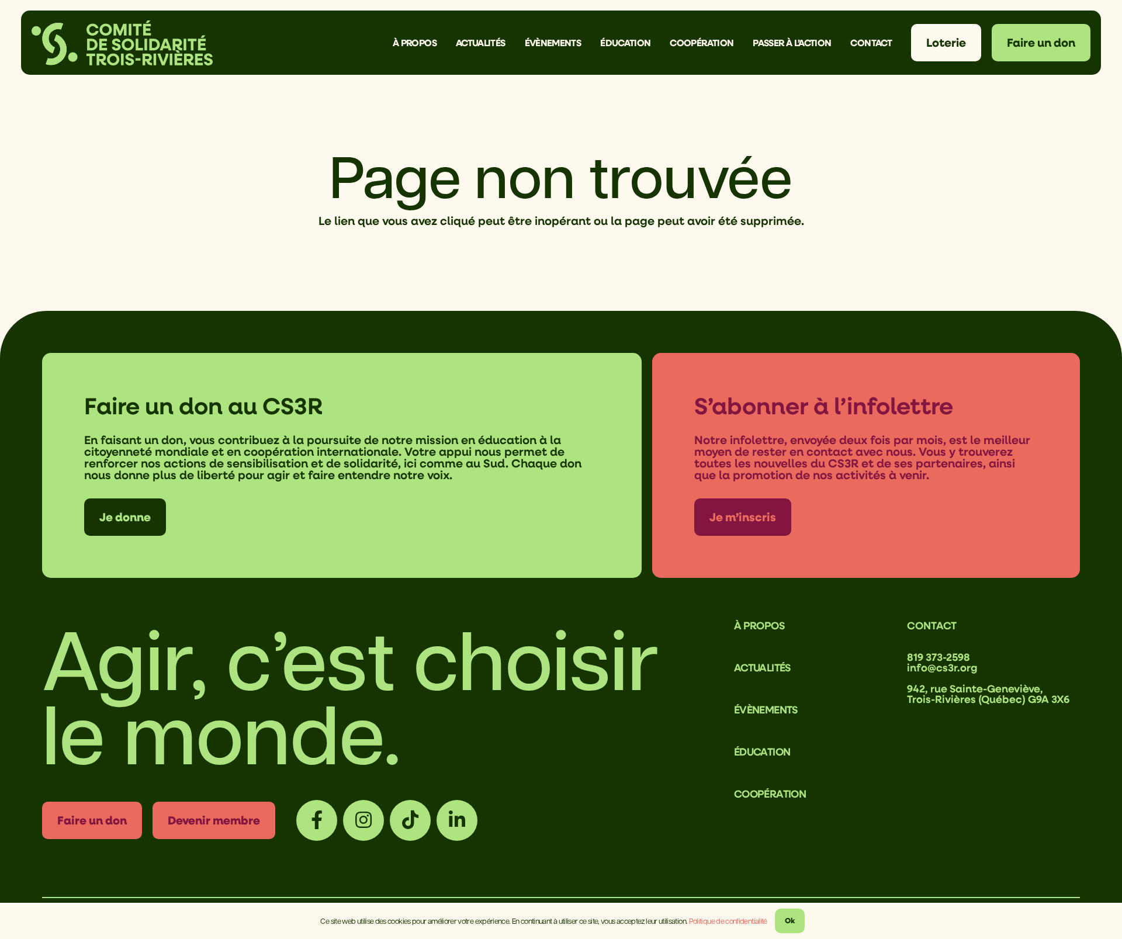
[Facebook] (316, 820)
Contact (932, 625)
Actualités (762, 667)
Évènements (766, 709)
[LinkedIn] (457, 820)
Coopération (770, 793)
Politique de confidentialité (728, 921)
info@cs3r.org (942, 667)
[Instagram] (363, 820)
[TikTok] (410, 820)
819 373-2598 (938, 657)
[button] (445, 42)
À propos (759, 625)
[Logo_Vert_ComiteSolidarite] (122, 42)
